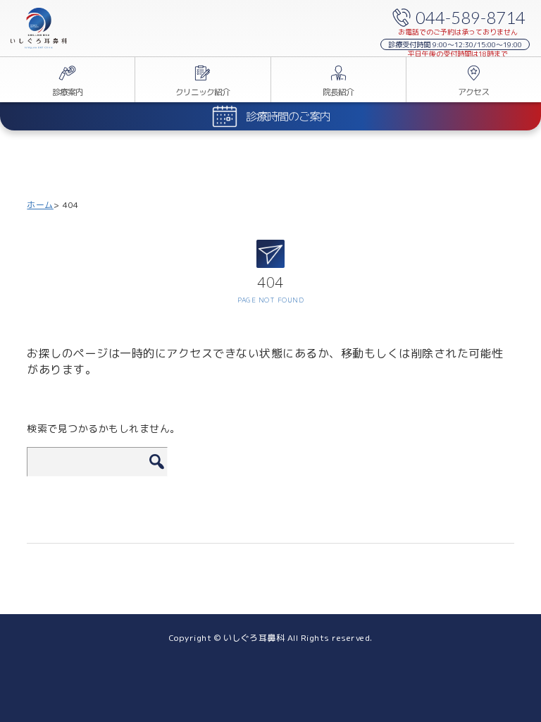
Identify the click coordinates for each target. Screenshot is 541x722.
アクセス (473, 92)
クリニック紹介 (202, 92)
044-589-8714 (471, 17)
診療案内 (67, 92)
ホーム (40, 205)
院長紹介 (338, 92)
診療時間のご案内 (288, 116)
